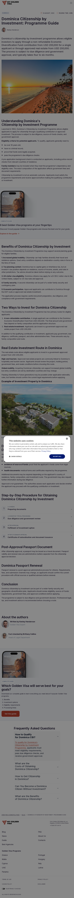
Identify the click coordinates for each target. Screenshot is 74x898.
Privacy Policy (46, 451)
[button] (15, 456)
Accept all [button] (57, 456)
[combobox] (67, 439)
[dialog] (37, 449)
